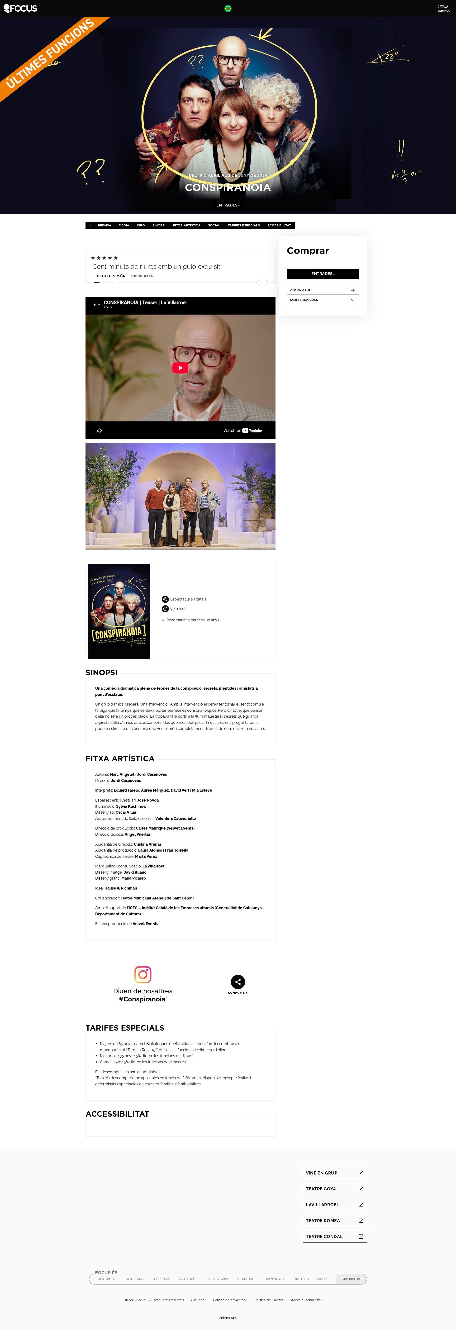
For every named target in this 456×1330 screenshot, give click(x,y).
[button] (266, 282)
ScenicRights (246, 1280)
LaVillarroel (335, 1204)
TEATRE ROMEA (105, 1280)
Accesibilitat (279, 225)
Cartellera (301, 1279)
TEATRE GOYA (161, 1280)
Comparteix (238, 992)
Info (141, 225)
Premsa (104, 225)
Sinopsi (158, 225)
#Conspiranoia (143, 999)
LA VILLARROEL (187, 1280)
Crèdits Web (228, 1318)
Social (214, 225)
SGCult (322, 1280)
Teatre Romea (335, 1220)
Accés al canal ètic (308, 1300)
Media (124, 225)
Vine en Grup (319, 290)
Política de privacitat (232, 1300)
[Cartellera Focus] (20, 8)
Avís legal (197, 1300)
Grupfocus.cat (354, 1280)
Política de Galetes (269, 1300)
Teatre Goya (335, 1188)
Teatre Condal (335, 1236)
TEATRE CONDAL (133, 1280)
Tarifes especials (244, 225)
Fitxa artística (186, 225)
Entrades (230, 205)
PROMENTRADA (274, 1280)
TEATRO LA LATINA (216, 1280)
